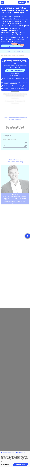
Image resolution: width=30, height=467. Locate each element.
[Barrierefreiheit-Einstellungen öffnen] (27, 236)
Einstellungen (5, 464)
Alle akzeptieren (20, 464)
